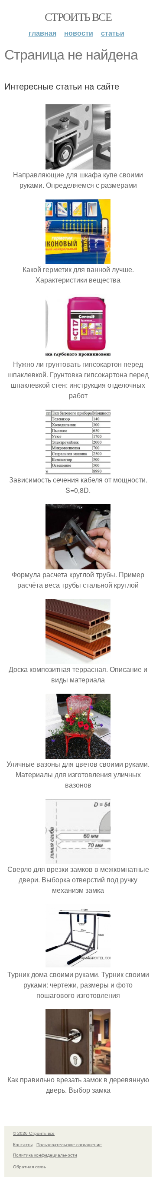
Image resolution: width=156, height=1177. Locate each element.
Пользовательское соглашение (69, 1144)
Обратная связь (29, 1167)
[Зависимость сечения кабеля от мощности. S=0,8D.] (78, 469)
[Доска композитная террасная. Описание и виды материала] (78, 659)
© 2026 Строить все (34, 1133)
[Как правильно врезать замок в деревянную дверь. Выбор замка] (78, 1069)
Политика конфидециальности (45, 1155)
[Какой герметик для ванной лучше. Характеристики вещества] (78, 259)
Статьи (112, 33)
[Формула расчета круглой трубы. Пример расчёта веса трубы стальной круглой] (78, 564)
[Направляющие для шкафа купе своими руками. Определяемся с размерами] (78, 164)
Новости (78, 33)
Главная (42, 33)
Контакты (22, 1144)
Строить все (78, 16)
